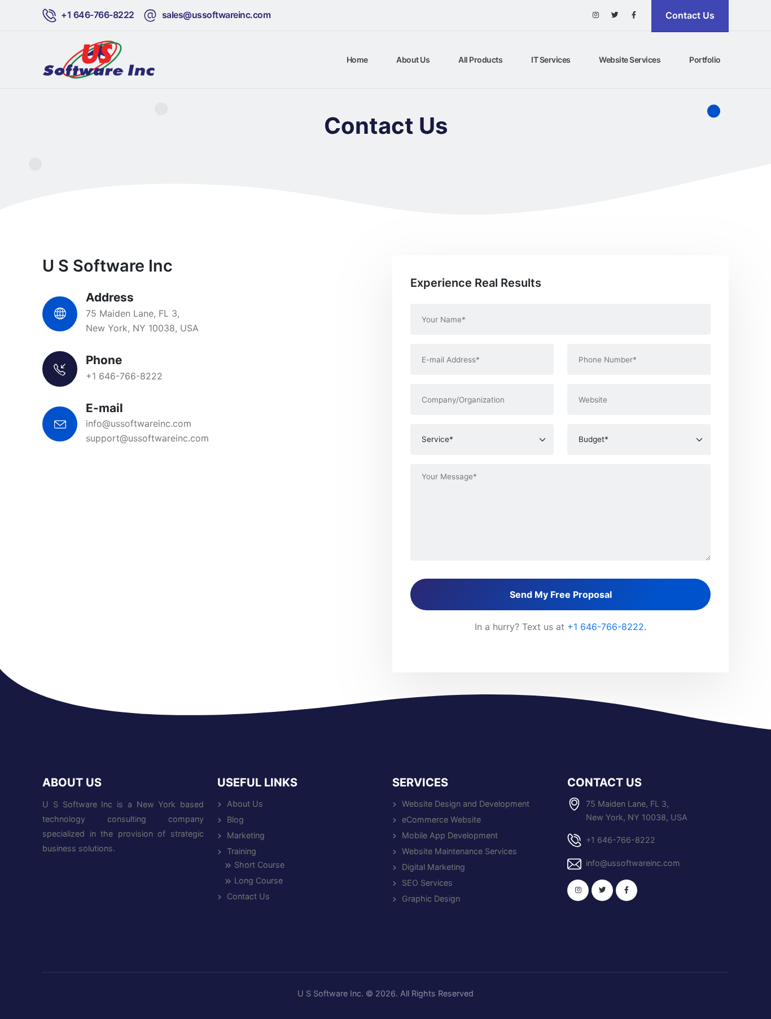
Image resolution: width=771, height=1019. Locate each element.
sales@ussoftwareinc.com (216, 15)
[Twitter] (615, 15)
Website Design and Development (465, 803)
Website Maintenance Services (459, 851)
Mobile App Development (450, 835)
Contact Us (248, 896)
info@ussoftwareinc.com (138, 423)
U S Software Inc (329, 993)
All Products (480, 59)
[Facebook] (634, 15)
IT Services (551, 59)
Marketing (246, 835)
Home (357, 59)
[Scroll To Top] (751, 1006)
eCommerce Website (441, 819)
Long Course (258, 880)
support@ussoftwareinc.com (147, 438)
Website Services (629, 59)
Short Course (259, 864)
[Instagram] (595, 15)
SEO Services (427, 882)
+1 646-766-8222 (97, 15)
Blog (235, 819)
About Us (413, 59)
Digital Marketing (433, 867)
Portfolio (705, 59)
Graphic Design (431, 898)
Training (241, 851)
